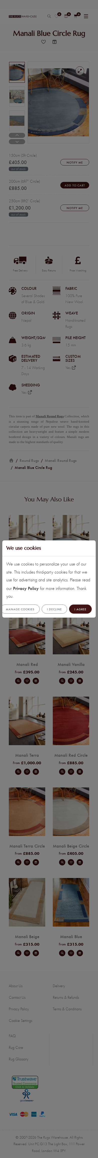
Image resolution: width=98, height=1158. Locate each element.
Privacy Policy (26, 588)
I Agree (80, 609)
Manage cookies (20, 609)
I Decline (54, 609)
